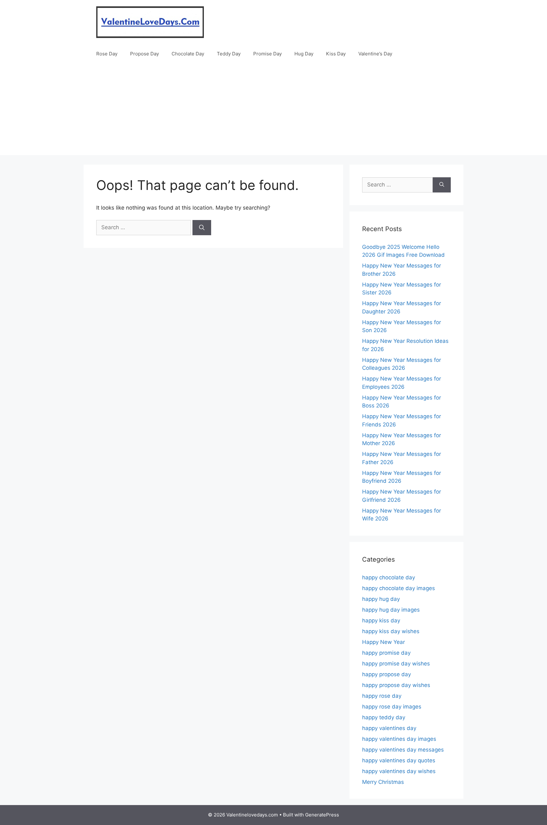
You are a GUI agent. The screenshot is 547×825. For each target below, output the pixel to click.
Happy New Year (383, 642)
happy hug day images (391, 610)
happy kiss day (381, 620)
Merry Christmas (383, 782)
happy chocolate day (388, 577)
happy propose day (386, 674)
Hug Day (303, 54)
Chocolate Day (188, 54)
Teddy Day (229, 54)
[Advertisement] (273, 110)
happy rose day (381, 696)
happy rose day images (391, 706)
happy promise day (386, 653)
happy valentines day (389, 728)
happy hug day (381, 599)
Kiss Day (336, 54)
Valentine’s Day (375, 54)
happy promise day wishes (396, 663)
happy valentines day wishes (399, 771)
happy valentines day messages (403, 749)
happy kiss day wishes (390, 631)
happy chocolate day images (398, 588)
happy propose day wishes (396, 685)
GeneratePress (322, 815)
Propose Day (144, 54)
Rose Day (106, 54)
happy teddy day (383, 717)
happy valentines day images (399, 739)
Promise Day (267, 54)
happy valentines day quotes (398, 760)
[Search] (201, 227)
